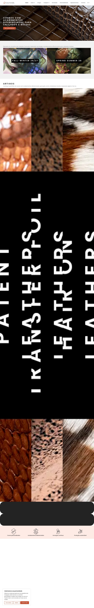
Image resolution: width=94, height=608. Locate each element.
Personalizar (8, 602)
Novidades (54, 2)
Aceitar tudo (25, 602)
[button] (1, 23)
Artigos (39, 2)
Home (26, 2)
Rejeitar (16, 602)
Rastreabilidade (64, 2)
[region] (17, 597)
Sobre (32, 2)
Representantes (74, 2)
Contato (83, 2)
